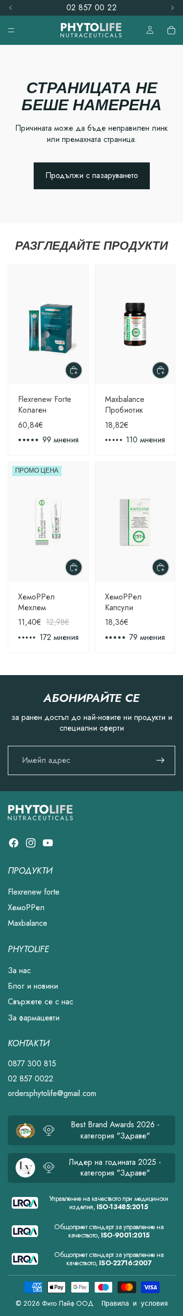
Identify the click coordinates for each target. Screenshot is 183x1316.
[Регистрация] (160, 760)
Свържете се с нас (40, 1002)
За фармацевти (34, 1017)
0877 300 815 (32, 1064)
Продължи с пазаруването (91, 175)
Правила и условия (135, 1303)
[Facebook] (14, 843)
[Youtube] (48, 843)
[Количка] (171, 30)
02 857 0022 (30, 1078)
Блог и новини (33, 986)
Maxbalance (27, 923)
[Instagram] (31, 843)
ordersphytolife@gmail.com (52, 1093)
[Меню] (11, 30)
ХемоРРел (26, 907)
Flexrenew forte (34, 891)
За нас (19, 970)
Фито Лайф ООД (68, 1303)
